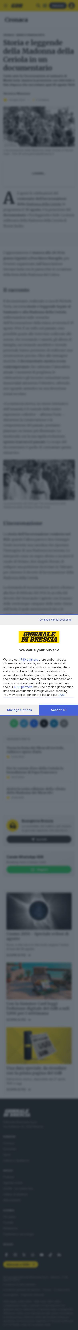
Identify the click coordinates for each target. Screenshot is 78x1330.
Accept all (58, 710)
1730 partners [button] (28, 659)
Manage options (19, 710)
